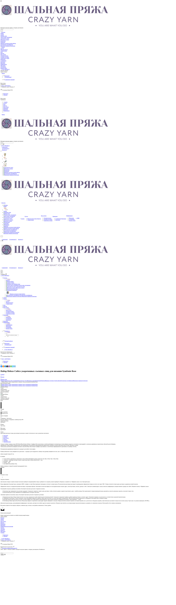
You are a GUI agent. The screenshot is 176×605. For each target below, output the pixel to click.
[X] (7, 366)
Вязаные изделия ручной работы (53, 380)
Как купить (8, 310)
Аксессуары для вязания (12, 380)
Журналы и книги (31, 380)
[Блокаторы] (6, 169)
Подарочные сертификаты (67, 380)
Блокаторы (38, 380)
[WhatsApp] (11, 366)
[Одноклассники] (3, 366)
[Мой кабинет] (1, 238)
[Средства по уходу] (8, 167)
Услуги (7, 301)
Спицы (5, 380)
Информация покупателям (7, 526)
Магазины (3, 531)
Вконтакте (5, 93)
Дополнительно (7, 441)
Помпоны (43, 380)
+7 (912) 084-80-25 (5, 69)
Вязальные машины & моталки (80, 380)
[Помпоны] (6, 171)
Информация (9, 324)
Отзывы (5, 436)
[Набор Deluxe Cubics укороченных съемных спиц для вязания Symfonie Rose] (19, 384)
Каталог (8, 280)
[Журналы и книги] (8, 168)
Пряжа (2, 380)
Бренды (2, 522)
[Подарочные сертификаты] (10, 173)
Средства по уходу (22, 380)
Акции (2, 519)
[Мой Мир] (5, 366)
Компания (8, 317)
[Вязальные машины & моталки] (11, 174)
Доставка (5, 440)
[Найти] (2, 31)
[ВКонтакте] (1, 366)
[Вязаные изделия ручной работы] (11, 172)
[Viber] (9, 366)
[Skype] (13, 366)
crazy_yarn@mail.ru (6, 85)
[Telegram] (15, 366)
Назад (8, 279)
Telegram (5, 94)
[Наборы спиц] (5, 162)
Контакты (3, 525)
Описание (5, 435)
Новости (3, 530)
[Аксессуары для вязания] (5, 166)
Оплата (5, 439)
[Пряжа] (5, 156)
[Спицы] (5, 159)
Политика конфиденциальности (9, 548)
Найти (2, 554)
